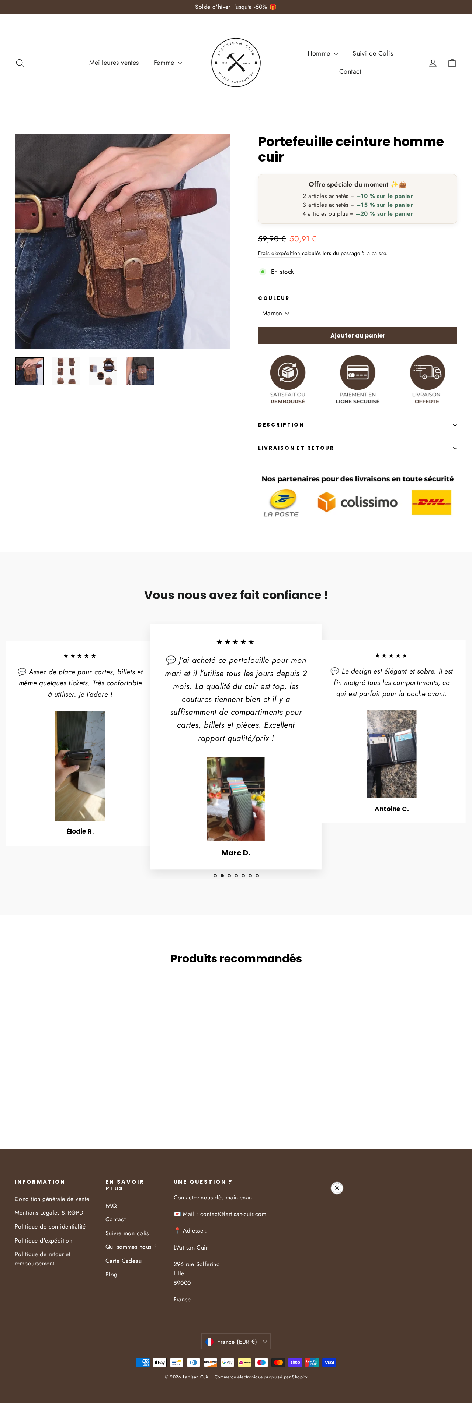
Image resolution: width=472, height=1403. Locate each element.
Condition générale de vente (52, 1199)
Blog (111, 1274)
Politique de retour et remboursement (42, 1259)
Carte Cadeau (123, 1261)
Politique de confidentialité (50, 1226)
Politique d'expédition (43, 1240)
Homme (320, 53)
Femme (165, 62)
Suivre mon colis (127, 1233)
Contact (350, 71)
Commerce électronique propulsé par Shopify (261, 1377)
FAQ (111, 1205)
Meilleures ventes (114, 62)
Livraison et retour (296, 448)
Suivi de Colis (373, 53)
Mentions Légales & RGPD (49, 1212)
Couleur (274, 298)
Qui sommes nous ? (131, 1247)
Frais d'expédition (279, 253)
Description (281, 424)
